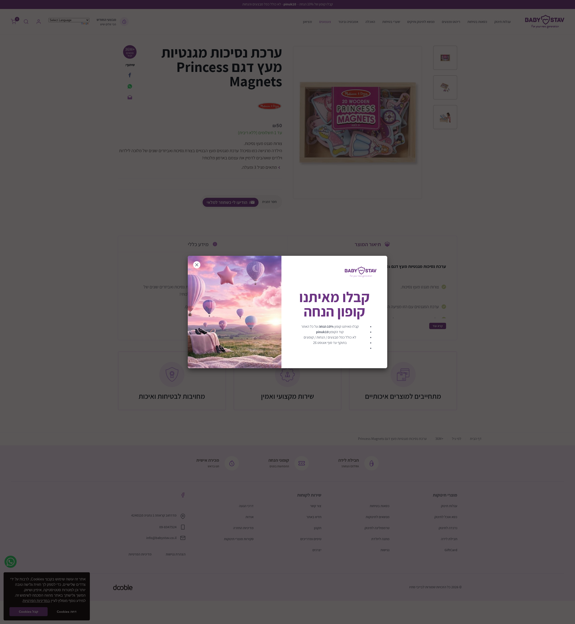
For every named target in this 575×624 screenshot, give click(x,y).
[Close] (196, 264)
